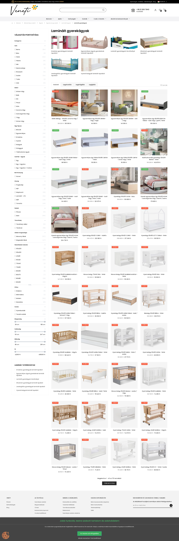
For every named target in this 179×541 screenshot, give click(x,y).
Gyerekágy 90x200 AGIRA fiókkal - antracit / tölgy (65, 314)
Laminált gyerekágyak (25, 365)
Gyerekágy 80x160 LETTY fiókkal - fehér (154, 235)
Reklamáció (66, 510)
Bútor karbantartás (96, 505)
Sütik (92, 510)
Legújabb (92, 85)
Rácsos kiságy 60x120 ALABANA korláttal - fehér (124, 275)
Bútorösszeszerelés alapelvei (100, 502)
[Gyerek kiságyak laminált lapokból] (94, 65)
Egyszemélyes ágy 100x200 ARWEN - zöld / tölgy (124, 120)
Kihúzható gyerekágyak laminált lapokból (29, 383)
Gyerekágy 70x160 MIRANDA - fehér (94, 467)
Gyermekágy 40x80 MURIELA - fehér (124, 467)
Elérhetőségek (148, 2)
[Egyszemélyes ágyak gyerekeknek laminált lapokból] (94, 42)
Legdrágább (80, 85)
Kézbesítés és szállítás (70, 502)
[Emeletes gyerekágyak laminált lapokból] (64, 42)
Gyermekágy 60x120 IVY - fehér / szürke (154, 467)
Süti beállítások (96, 538)
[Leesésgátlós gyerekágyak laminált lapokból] (64, 65)
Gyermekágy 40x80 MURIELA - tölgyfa (154, 430)
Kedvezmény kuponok (41, 510)
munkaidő (139, 11)
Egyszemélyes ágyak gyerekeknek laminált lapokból (30, 374)
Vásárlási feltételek (68, 505)
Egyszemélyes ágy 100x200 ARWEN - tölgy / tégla (94, 120)
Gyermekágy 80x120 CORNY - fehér (124, 235)
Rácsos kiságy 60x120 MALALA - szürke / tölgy (124, 392)
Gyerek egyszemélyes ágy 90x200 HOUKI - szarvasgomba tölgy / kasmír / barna (154, 197)
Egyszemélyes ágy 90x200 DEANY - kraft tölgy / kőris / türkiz (65, 197)
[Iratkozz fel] (171, 505)
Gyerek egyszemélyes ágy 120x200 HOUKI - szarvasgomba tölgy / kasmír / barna (64, 236)
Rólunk (9, 502)
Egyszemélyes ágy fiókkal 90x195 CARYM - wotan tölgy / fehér (124, 158)
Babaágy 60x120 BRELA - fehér (154, 313)
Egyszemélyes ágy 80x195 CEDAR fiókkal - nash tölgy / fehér (64, 158)
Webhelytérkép (95, 507)
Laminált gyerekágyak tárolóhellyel (27, 379)
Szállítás (140, 2)
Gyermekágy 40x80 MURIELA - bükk (94, 430)
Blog (154, 2)
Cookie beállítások (40, 513)
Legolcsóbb (67, 85)
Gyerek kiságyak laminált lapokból (27, 390)
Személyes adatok (40, 502)
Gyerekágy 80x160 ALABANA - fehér (64, 391)
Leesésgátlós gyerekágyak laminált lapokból (30, 386)
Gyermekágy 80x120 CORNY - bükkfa (94, 235)
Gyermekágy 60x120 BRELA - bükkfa (94, 313)
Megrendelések (39, 505)
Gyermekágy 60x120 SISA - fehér (153, 274)
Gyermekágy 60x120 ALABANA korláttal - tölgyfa (65, 275)
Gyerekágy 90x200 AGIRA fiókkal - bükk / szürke (124, 314)
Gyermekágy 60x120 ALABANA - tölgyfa (64, 430)
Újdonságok (133, 2)
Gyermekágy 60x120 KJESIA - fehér (154, 352)
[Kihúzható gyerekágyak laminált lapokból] (153, 42)
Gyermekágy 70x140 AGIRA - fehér (124, 430)
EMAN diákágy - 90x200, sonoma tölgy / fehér (65, 120)
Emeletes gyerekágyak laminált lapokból (29, 370)
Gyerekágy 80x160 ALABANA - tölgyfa (65, 352)
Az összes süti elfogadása (89, 533)
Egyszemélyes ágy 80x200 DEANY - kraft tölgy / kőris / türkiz (94, 197)
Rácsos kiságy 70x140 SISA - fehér (94, 274)
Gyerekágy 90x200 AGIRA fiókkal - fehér (94, 352)
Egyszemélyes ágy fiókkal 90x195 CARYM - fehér (94, 158)
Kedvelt (56, 85)
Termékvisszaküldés (69, 507)
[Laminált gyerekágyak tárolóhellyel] (124, 42)
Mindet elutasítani (84, 538)
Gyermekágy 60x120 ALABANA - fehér (154, 391)
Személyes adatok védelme (71, 513)
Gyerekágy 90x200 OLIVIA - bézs (124, 196)
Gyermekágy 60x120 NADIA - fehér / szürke (124, 353)
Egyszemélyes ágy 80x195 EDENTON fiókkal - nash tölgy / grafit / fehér (153, 120)
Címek (37, 507)
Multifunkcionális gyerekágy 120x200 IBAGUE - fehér (154, 158)
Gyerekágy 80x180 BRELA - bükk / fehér (94, 391)
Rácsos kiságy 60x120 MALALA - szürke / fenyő (64, 468)
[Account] (155, 10)
